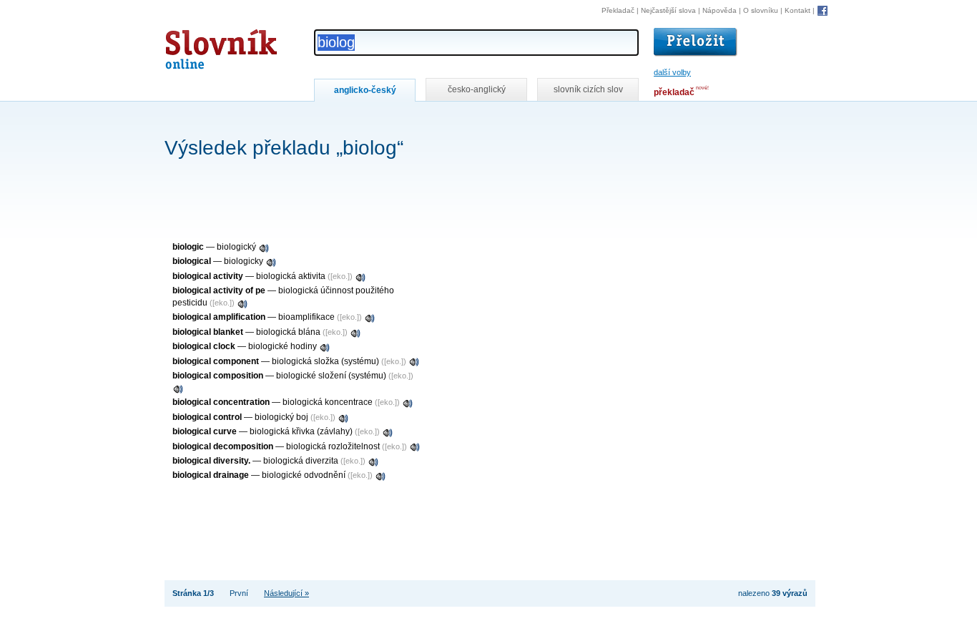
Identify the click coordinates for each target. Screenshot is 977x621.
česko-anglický (477, 89)
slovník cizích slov (588, 89)
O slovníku (760, 10)
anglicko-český (365, 90)
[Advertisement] (425, 120)
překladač (674, 92)
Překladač (618, 10)
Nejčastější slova (668, 10)
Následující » (286, 593)
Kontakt (797, 10)
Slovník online (195, 45)
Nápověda (719, 10)
